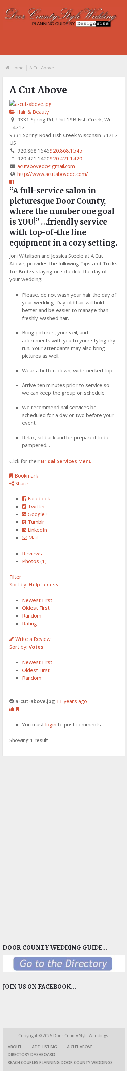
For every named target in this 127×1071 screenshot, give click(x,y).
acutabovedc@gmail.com (46, 166)
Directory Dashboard (31, 1054)
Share (21, 483)
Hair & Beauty (32, 111)
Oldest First (36, 607)
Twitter (35, 506)
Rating (29, 623)
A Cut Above (79, 1047)
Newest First (37, 600)
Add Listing (44, 1047)
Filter (15, 576)
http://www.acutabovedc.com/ (52, 173)
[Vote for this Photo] (12, 708)
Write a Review (32, 638)
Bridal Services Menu (66, 461)
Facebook (38, 498)
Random (31, 615)
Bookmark (25, 475)
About (15, 1047)
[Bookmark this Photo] (17, 708)
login (50, 724)
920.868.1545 (66, 150)
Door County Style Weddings (81, 1036)
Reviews (32, 553)
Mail (32, 537)
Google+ (37, 514)
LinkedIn (36, 529)
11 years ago (71, 701)
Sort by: (33, 584)
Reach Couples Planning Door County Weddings (60, 1062)
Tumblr (35, 521)
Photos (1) (34, 561)
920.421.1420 (66, 158)
